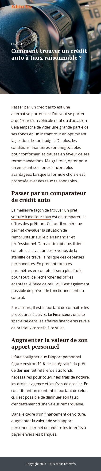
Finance (17, 44)
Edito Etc (21, 6)
